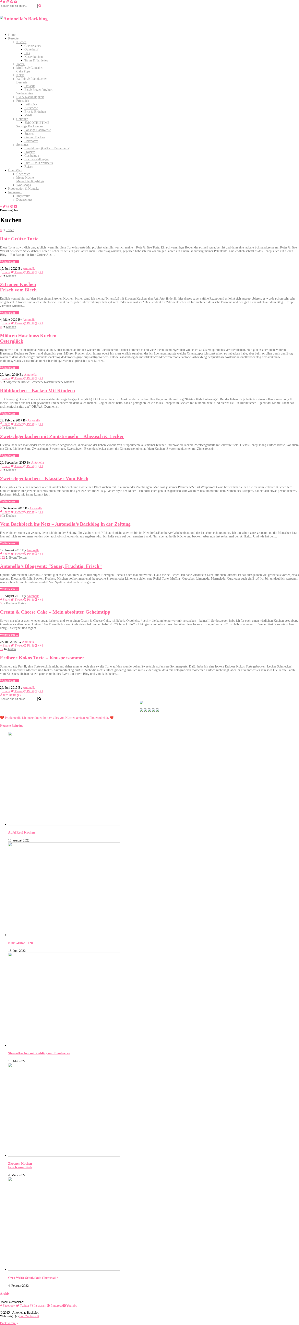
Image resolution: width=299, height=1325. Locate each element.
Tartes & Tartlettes (36, 60)
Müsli (28, 115)
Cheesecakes (32, 45)
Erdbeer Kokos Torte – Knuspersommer (42, 657)
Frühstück (22, 100)
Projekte (29, 152)
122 (2, 557)
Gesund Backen (34, 137)
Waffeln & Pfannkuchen (31, 78)
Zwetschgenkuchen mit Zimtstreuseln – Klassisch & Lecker (62, 436)
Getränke (22, 119)
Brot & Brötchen (35, 111)
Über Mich (15, 170)
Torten (20, 64)
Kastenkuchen (33, 56)
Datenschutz (24, 199)
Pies (27, 53)
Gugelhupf (31, 49)
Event (13, 557)
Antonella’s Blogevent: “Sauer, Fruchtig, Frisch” (51, 566)
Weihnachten (24, 93)
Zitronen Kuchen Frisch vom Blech (18, 287)
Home (12, 34)
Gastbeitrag (31, 155)
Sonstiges (22, 144)
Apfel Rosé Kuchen (21, 832)
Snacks (29, 133)
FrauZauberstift (29, 1316)
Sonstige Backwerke (29, 126)
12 (1, 649)
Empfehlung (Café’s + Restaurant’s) (47, 148)
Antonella (29, 268)
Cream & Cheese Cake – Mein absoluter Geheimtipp (55, 612)
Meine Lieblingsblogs (30, 181)
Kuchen (21, 42)
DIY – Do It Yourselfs (38, 163)
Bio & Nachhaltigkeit (30, 97)
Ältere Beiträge (10, 695)
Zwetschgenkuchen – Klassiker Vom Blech (44, 478)
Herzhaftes (31, 141)
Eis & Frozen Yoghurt (38, 89)
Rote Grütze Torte (19, 238)
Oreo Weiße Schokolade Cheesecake (33, 1277)
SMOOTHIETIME (36, 122)
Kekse (20, 75)
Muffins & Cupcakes (29, 67)
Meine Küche (25, 177)
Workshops (23, 185)
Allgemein (12, 382)
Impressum (15, 192)
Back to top (8, 1323)
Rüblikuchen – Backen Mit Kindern (37, 390)
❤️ (111, 717)
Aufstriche (31, 108)
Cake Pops (23, 71)
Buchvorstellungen (36, 159)
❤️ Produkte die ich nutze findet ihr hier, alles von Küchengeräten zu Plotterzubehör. (54, 717)
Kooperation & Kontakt (23, 188)
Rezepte (13, 38)
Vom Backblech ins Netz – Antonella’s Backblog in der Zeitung (65, 524)
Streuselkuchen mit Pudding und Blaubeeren (39, 1053)
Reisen (28, 166)
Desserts (21, 82)
